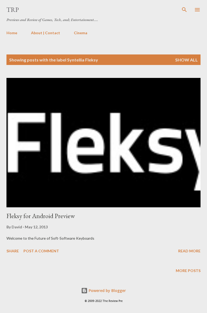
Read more (189, 251)
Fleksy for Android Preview (40, 216)
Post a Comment (41, 251)
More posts (188, 270)
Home (11, 32)
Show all (186, 59)
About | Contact (45, 32)
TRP (12, 9)
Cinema (80, 32)
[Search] (184, 9)
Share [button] (12, 251)
